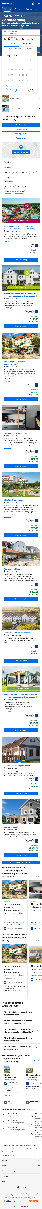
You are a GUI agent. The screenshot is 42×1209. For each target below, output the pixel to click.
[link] (7, 172)
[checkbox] (30, 59)
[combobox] (21, 33)
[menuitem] (7, 9)
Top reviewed (21, 138)
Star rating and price (21, 134)
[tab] (11, 43)
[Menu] (39, 3)
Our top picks (21, 125)
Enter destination (13, 31)
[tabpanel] (19, 70)
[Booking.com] (7, 3)
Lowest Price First (21, 129)
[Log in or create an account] (33, 3)
